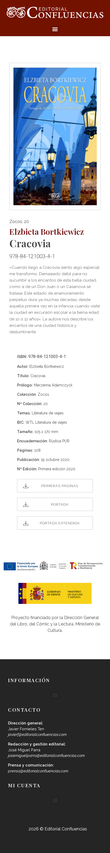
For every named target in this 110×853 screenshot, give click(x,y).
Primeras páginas (59, 486)
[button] (55, 29)
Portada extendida (60, 523)
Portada (60, 504)
